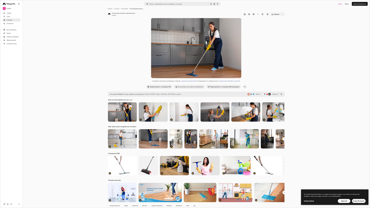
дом (194, 205)
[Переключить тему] (11, 204)
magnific (114, 15)
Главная (110, 8)
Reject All (344, 201)
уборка (126, 205)
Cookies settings (309, 201)
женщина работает (115, 205)
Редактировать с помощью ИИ (160, 87)
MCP (257, 94)
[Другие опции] (258, 14)
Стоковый (116, 8)
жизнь (187, 205)
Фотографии (124, 8)
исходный (164, 22)
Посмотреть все (126, 100)
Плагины (274, 94)
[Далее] (284, 112)
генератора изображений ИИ (189, 81)
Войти (347, 4)
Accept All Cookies (359, 201)
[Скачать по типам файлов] (283, 14)
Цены (340, 4)
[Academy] (7, 204)
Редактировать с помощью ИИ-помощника (224, 87)
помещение (179, 205)
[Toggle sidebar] (18, 3)
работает (144, 205)
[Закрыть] (281, 94)
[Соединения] (4, 204)
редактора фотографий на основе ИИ (229, 81)
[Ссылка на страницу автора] (109, 14)
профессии (135, 205)
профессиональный (156, 205)
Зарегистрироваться (359, 4)
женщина (169, 205)
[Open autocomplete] (146, 4)
